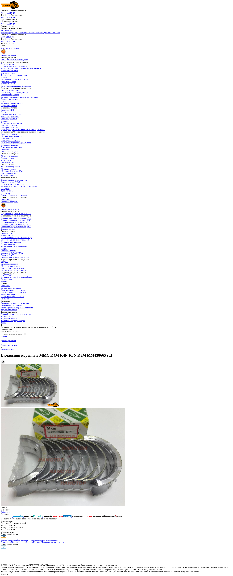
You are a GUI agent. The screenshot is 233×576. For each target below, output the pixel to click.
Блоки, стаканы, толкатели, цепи (14, 60)
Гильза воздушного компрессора (14, 92)
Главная (4, 336)
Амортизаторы (7, 235)
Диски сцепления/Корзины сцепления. (17, 308)
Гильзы (4, 112)
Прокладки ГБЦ (7, 138)
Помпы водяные (8, 158)
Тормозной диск (7, 316)
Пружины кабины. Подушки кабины (16, 277)
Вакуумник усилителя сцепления (15, 303)
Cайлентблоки (7, 233)
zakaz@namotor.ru (8, 30)
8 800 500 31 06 (7, 37)
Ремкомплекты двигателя (11, 147)
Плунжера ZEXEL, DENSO (12, 184)
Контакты (37, 542)
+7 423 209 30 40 (8, 17)
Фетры (4, 249)
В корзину (5, 510)
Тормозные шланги (9, 318)
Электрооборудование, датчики (14, 195)
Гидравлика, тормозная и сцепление (16, 214)
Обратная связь (7, 532)
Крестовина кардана (9, 264)
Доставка (29, 542)
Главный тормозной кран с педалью (16, 314)
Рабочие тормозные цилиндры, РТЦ (16, 225)
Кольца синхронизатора (11, 288)
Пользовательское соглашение (53, 542)
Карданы (4, 262)
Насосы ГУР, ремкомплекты (12, 268)
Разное (4, 281)
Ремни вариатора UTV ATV (12, 297)
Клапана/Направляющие (11, 114)
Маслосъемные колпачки (11, 136)
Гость (3, 46)
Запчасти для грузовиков (27, 540)
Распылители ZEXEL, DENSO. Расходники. (19, 186)
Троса (3, 323)
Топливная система (9, 175)
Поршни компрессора (10, 99)
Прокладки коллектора (10, 141)
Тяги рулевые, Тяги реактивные (14, 246)
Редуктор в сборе (8, 294)
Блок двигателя (7, 64)
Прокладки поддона (9, 145)
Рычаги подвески (8, 244)
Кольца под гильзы (9, 134)
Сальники (5, 149)
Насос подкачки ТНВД (10, 182)
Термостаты (6, 160)
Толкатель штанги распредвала (14, 75)
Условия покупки (18, 542)
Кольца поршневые (9, 119)
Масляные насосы (8, 169)
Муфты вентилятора (9, 156)
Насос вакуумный (8, 173)
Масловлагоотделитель (10, 167)
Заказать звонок (7, 26)
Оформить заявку (8, 329)
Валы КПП (5, 286)
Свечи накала (6, 200)
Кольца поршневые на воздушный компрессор (20, 97)
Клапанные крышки (9, 71)
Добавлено (5, 512)
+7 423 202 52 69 (8, 41)
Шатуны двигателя (9, 125)
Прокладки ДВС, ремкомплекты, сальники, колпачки (23, 130)
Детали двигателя (8, 341)
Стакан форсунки (8, 73)
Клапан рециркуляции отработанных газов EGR (21, 68)
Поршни (4, 121)
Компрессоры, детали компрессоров (16, 86)
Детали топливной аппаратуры (14, 180)
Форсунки (5, 189)
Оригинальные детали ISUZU (13, 292)
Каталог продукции (9, 540)
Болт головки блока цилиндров (14, 66)
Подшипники (6, 279)
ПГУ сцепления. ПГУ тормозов (14, 222)
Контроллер (6, 101)
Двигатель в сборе (8, 82)
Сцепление (5, 299)
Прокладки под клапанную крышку (16, 143)
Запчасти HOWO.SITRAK (12, 253)
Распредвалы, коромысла (11, 123)
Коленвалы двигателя (10, 117)
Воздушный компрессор (11, 90)
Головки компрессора (10, 95)
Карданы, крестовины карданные (15, 257)
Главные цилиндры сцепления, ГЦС (16, 220)
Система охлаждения (9, 151)
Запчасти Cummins (8, 251)
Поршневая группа (9, 106)
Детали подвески (8, 229)
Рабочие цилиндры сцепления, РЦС (16, 227)
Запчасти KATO (7, 255)
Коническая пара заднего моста (14, 290)
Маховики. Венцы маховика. (13, 103)
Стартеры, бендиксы (9, 202)
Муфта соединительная (10, 266)
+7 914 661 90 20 (8, 13)
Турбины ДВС (7, 191)
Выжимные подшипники (11, 305)
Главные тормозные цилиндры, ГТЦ (16, 218)
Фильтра (4, 77)
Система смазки (7, 162)
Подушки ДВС (7, 275)
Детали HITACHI (8, 84)
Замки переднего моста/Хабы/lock (15, 240)
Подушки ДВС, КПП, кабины (13, 270)
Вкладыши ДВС (7, 110)
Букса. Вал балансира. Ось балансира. (16, 238)
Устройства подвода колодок (13, 321)
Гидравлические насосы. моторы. (15, 79)
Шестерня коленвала (9, 127)
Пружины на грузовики (11, 242)
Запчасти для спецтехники (49, 540)
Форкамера (5, 193)
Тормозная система (9, 310)
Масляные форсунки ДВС (12, 171)
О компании (6, 542)
